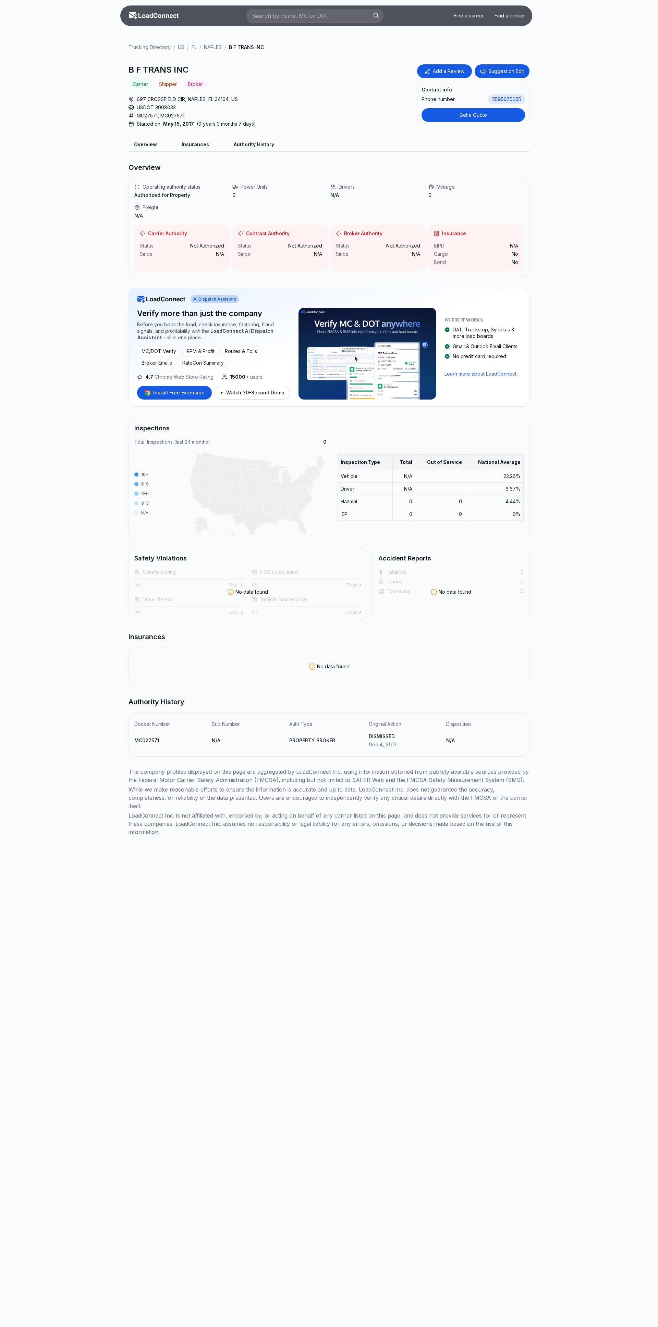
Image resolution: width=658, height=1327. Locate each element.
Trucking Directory (150, 47)
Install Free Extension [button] (179, 392)
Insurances (195, 144)
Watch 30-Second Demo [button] (255, 392)
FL (194, 47)
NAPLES (213, 47)
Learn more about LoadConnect (480, 374)
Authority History (254, 144)
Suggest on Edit (506, 71)
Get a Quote (473, 115)
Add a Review (448, 71)
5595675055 (506, 99)
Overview (145, 144)
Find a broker (510, 15)
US (181, 47)
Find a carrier (469, 15)
